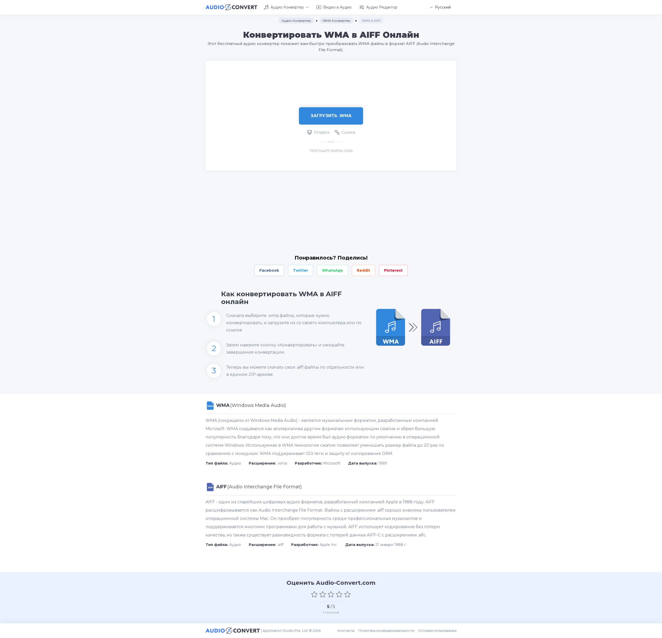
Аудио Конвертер (287, 7)
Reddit (363, 270)
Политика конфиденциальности (386, 630)
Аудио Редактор (381, 7)
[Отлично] (347, 594)
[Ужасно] (314, 594)
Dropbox (321, 132)
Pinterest (393, 270)
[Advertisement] (331, 77)
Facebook (269, 270)
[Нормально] (331, 594)
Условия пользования (437, 630)
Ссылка (348, 132)
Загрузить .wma (331, 115)
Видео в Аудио (337, 7)
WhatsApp (332, 270)
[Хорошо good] (339, 594)
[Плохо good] (323, 594)
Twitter (300, 270)
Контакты (346, 630)
